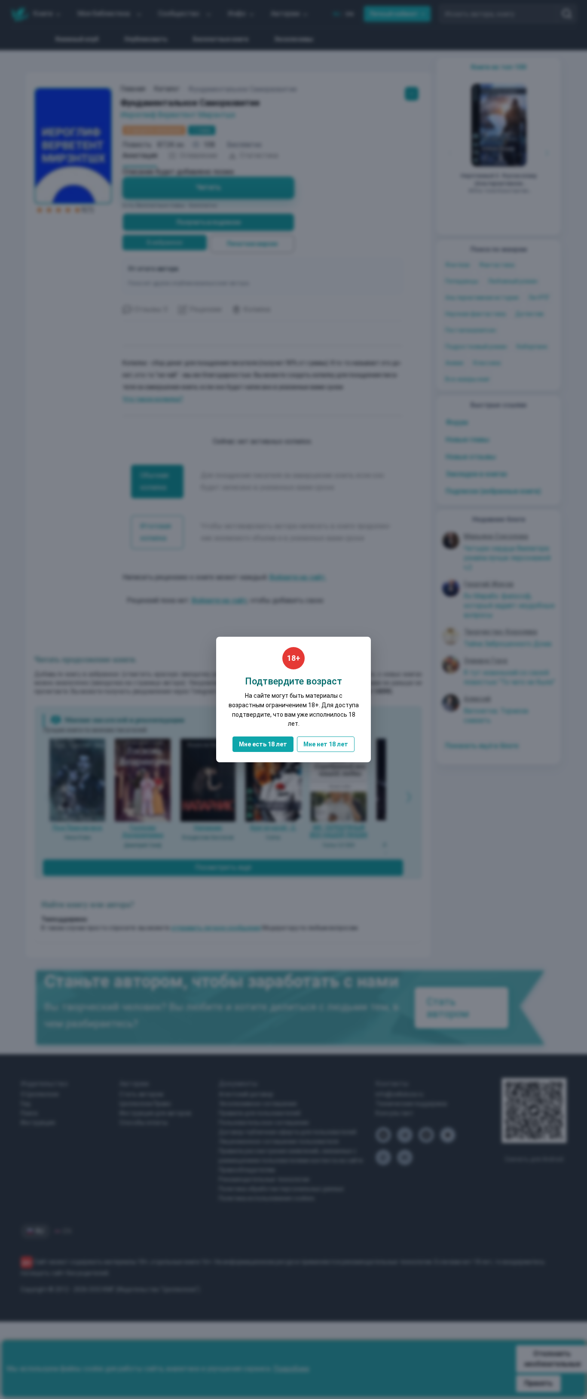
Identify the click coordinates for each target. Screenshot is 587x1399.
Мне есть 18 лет (263, 744)
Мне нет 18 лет (325, 744)
